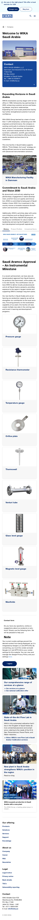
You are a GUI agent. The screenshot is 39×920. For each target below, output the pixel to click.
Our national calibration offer (17, 691)
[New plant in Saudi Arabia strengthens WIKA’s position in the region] (19, 754)
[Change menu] (35, 16)
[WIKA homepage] (7, 16)
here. (10, 657)
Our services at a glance (15, 689)
